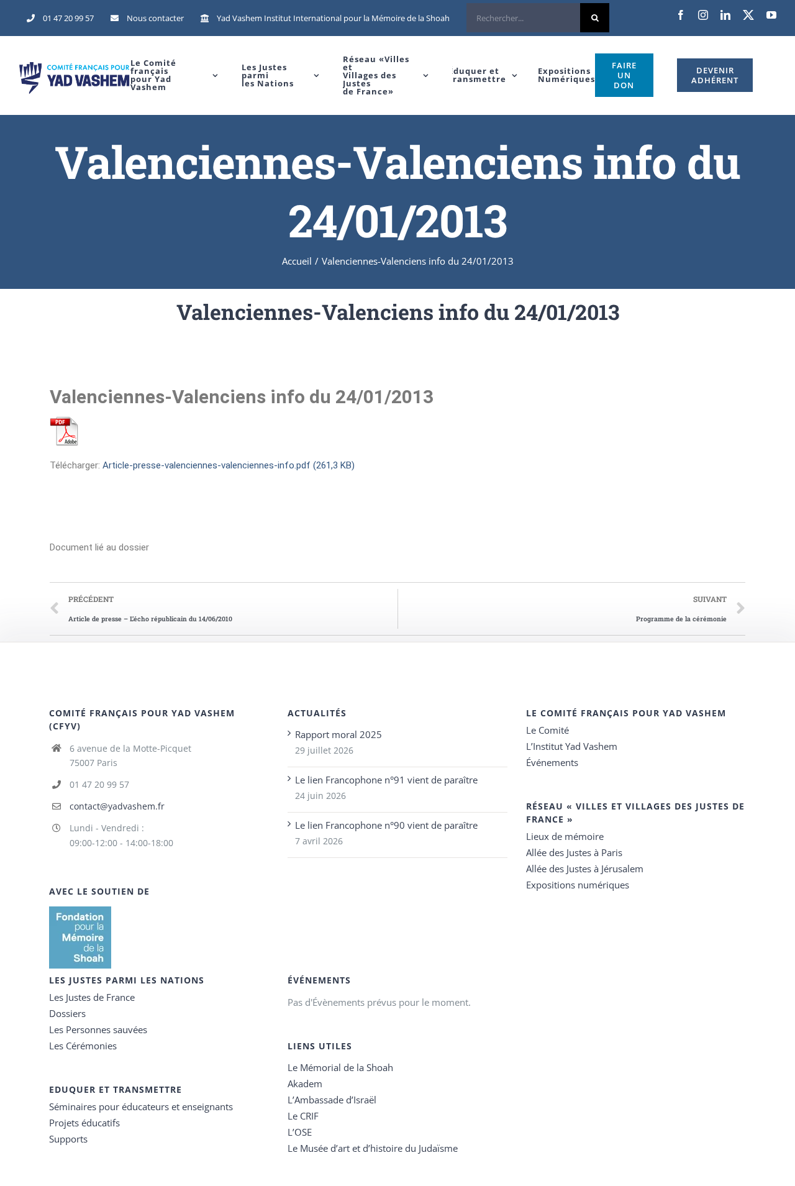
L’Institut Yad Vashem (571, 746)
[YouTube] (771, 15)
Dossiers (67, 1013)
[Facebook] (681, 15)
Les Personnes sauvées (98, 1029)
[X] (748, 15)
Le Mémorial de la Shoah (340, 1067)
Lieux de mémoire (565, 836)
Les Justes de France (92, 997)
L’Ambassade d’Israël (332, 1099)
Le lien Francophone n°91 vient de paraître (386, 779)
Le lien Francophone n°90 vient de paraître (386, 825)
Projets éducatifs (84, 1122)
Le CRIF (303, 1116)
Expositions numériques (577, 884)
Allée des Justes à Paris (574, 852)
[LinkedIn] (725, 15)
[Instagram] (703, 15)
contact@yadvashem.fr (117, 806)
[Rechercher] (537, 18)
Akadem (305, 1083)
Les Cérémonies (83, 1045)
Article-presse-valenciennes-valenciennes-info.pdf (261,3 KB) (228, 465)
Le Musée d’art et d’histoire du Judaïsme (373, 1148)
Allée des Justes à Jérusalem (584, 868)
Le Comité (547, 730)
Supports (68, 1139)
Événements (552, 762)
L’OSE (300, 1132)
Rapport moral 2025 (338, 734)
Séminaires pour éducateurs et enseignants (141, 1106)
